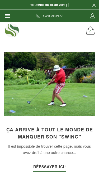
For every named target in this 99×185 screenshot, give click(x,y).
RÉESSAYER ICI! (49, 167)
